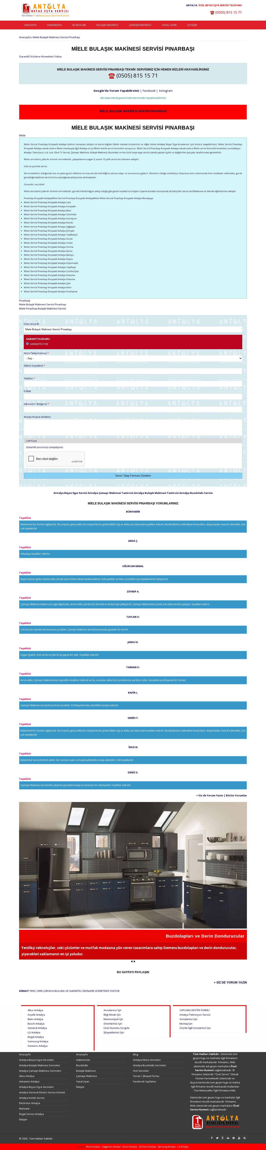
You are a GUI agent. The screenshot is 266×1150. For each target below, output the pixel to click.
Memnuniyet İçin (113, 1019)
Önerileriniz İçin (113, 1023)
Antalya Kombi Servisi (32, 1098)
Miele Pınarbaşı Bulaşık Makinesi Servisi (42, 308)
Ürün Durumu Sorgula (116, 1028)
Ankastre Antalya (29, 1081)
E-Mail (27, 391)
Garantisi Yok (39, 344)
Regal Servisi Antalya (31, 1114)
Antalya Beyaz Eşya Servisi (70, 493)
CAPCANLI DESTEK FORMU (195, 1010)
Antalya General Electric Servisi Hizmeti (42, 1092)
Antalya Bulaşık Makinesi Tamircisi (156, 493)
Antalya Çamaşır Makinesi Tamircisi (110, 493)
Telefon (29, 378)
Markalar (24, 1108)
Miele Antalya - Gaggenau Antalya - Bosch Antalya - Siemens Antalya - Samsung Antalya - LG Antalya (136, 1146)
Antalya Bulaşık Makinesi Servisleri (39, 1065)
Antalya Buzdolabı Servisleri (149, 1065)
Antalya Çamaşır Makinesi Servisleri (40, 1070)
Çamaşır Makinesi (140, 25)
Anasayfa (30, 25)
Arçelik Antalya (36, 1014)
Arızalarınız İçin (113, 1010)
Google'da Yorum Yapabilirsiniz (116, 91)
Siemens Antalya (38, 1046)
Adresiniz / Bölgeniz (36, 404)
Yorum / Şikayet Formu (146, 1076)
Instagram (166, 91)
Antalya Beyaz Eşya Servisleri (36, 1060)
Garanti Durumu (39, 339)
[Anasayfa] (45, 10)
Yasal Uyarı (169, 25)
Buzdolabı (79, 25)
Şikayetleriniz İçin (114, 1032)
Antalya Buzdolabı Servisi (196, 493)
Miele (22, 135)
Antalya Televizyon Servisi (195, 1014)
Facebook (149, 91)
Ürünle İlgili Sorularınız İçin (195, 1028)
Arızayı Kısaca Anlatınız (37, 417)
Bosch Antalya (36, 1023)
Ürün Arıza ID (31, 324)
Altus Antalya (35, 1010)
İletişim (192, 25)
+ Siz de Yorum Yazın (209, 795)
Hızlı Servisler (141, 1070)
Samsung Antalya (38, 1041)
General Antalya (37, 1028)
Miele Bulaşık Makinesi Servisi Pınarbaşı (133, 111)
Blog (135, 1054)
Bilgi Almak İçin (112, 1014)
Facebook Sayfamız (144, 1081)
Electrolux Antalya (29, 1103)
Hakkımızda (54, 25)
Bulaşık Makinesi (107, 25)
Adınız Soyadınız (34, 365)
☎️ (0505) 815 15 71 (226, 12)
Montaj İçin (186, 1023)
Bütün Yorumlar (236, 795)
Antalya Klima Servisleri (147, 1060)
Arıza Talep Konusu (36, 353)
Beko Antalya (35, 1019)
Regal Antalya (36, 1037)
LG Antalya (34, 1032)
